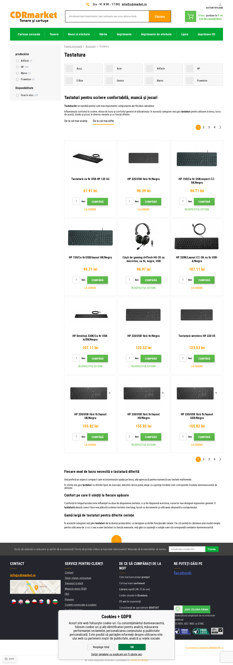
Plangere (69, 599)
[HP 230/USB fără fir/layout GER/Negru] (197, 393)
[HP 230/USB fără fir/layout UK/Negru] (90, 393)
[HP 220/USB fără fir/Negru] (143, 315)
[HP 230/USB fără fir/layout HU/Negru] (143, 393)
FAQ (67, 594)
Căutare (160, 16)
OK (132, 647)
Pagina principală (73, 46)
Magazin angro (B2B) (76, 588)
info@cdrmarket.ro (134, 4)
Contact (69, 572)
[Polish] (34, 601)
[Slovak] (41, 601)
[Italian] (48, 601)
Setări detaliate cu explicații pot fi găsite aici (116, 654)
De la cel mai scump (75, 121)
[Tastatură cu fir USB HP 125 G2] (90, 158)
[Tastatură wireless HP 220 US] (197, 315)
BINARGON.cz (216, 647)
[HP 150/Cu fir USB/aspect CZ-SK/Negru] (197, 158)
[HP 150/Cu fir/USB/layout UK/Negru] (90, 236)
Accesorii (91, 46)
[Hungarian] (27, 601)
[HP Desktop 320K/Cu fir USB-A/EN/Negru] (90, 315)
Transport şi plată (74, 583)
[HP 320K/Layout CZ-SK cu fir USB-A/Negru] (197, 236)
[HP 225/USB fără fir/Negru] (143, 158)
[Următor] (220, 128)
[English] (20, 601)
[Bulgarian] (55, 601)
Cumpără (98, 201)
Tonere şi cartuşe (139, 660)
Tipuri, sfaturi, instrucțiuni (78, 578)
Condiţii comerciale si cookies (80, 604)
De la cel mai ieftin (103, 121)
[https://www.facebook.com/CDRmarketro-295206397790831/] (183, 573)
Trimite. (212, 549)
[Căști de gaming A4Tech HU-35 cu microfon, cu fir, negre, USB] (143, 236)
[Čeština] (13, 601)
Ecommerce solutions (197, 647)
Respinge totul (101, 647)
